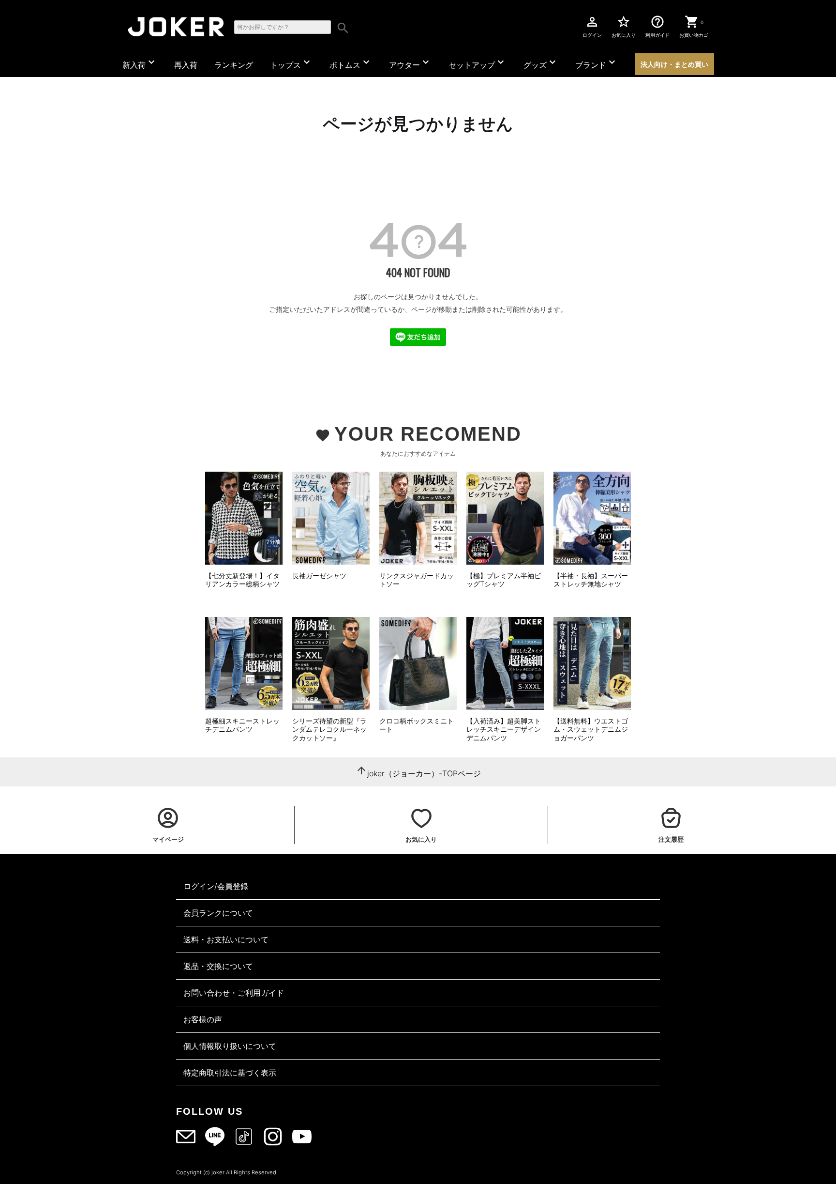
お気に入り (624, 26)
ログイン (592, 26)
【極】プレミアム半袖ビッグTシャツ (503, 579)
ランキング (233, 65)
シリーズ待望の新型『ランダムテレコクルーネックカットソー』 (329, 729)
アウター (410, 63)
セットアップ (477, 63)
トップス (291, 63)
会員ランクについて (218, 913)
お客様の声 (202, 1019)
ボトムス (350, 63)
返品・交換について (218, 966)
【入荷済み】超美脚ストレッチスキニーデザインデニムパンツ (503, 729)
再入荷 (185, 65)
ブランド (596, 63)
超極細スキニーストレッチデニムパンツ (242, 725)
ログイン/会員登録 (215, 886)
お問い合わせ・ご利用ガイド (233, 993)
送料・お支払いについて (226, 939)
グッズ (540, 63)
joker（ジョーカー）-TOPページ (424, 773)
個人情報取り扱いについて (229, 1046)
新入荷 (139, 63)
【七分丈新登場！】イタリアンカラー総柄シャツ (242, 579)
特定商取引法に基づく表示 (229, 1072)
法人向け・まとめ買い (674, 64)
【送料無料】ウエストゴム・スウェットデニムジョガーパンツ (590, 729)
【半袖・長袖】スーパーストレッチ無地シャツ (590, 579)
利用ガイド (657, 26)
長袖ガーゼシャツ (319, 575)
